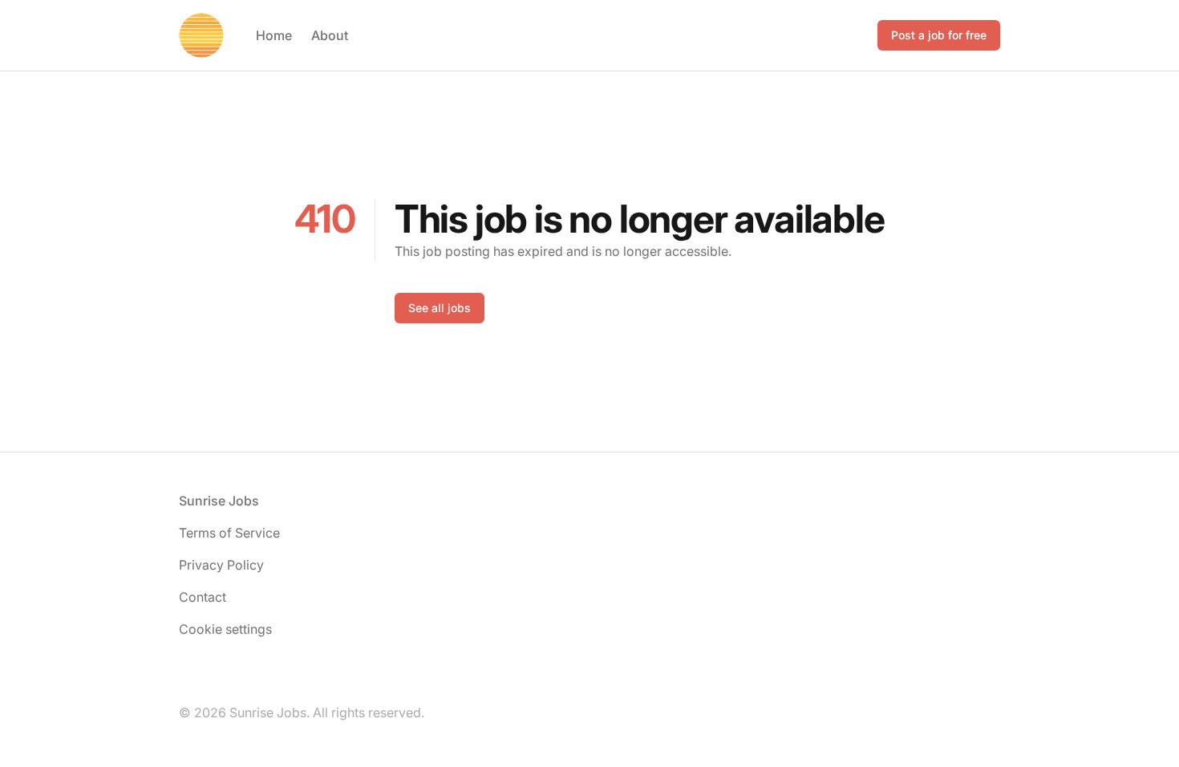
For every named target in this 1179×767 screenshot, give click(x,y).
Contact (202, 597)
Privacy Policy (221, 565)
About (329, 35)
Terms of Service (229, 533)
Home (274, 35)
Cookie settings (225, 629)
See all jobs (439, 308)
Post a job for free (939, 35)
